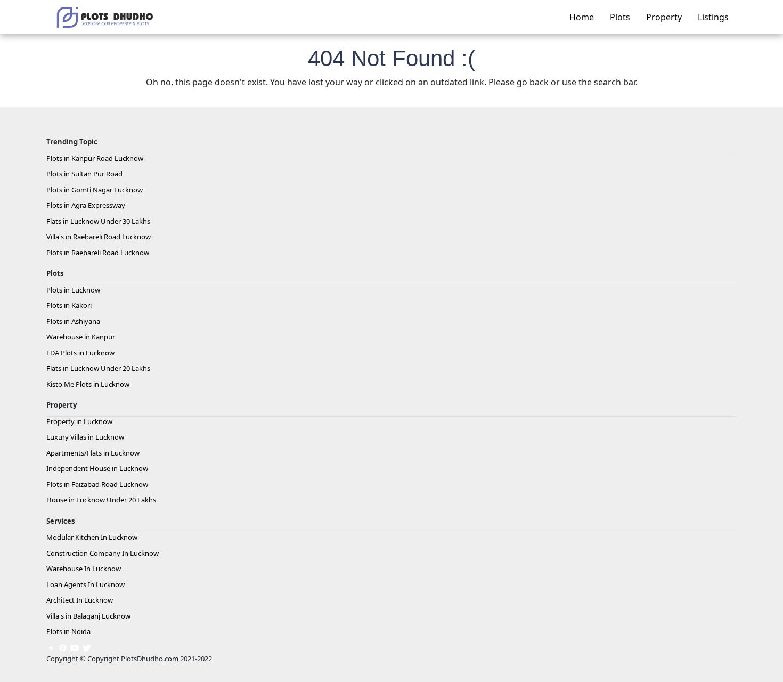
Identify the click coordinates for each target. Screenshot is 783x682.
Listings (713, 17)
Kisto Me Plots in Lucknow (87, 384)
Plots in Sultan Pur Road (84, 173)
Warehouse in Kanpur (80, 337)
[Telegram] (50, 647)
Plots (620, 17)
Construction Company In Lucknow (102, 553)
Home (581, 17)
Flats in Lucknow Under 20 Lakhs (98, 368)
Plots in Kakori (69, 305)
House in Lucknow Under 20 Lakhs (101, 500)
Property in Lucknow (79, 421)
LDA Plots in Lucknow (80, 353)
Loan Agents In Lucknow (85, 584)
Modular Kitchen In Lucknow (91, 537)
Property (664, 17)
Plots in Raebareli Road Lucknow (97, 252)
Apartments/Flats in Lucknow (93, 453)
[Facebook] (63, 647)
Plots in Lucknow (73, 290)
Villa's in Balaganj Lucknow (88, 616)
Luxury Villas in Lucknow (85, 437)
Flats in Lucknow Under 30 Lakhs (98, 221)
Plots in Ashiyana (73, 321)
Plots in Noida (68, 631)
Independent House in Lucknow (97, 468)
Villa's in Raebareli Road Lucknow (98, 236)
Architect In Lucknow (79, 600)
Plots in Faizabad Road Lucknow (97, 484)
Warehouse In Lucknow (83, 568)
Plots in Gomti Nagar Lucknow (94, 189)
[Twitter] (87, 647)
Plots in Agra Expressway (85, 205)
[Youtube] (74, 647)
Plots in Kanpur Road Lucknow (94, 158)
